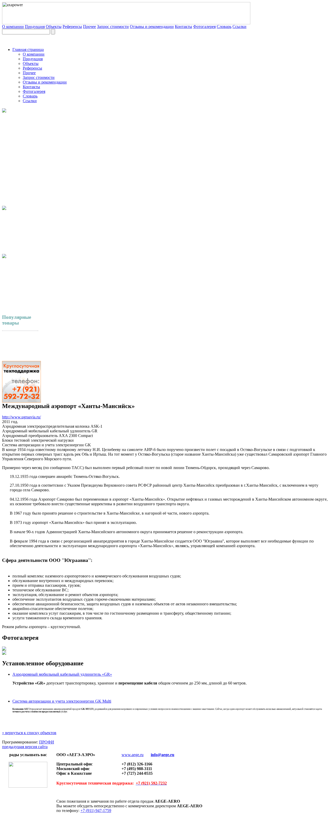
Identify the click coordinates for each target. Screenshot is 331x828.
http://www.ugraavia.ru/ (21, 417)
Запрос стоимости (113, 26)
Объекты (54, 26)
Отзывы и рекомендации (152, 26)
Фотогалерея (204, 26)
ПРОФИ (46, 742)
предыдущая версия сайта (25, 746)
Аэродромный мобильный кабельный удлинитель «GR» (62, 674)
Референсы (72, 26)
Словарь (224, 26)
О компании (13, 26)
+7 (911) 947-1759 (95, 810)
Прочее (89, 26)
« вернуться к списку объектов (29, 733)
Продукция (35, 26)
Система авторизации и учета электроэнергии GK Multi (61, 701)
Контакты (183, 26)
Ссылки (239, 26)
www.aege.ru (133, 754)
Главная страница (28, 49)
